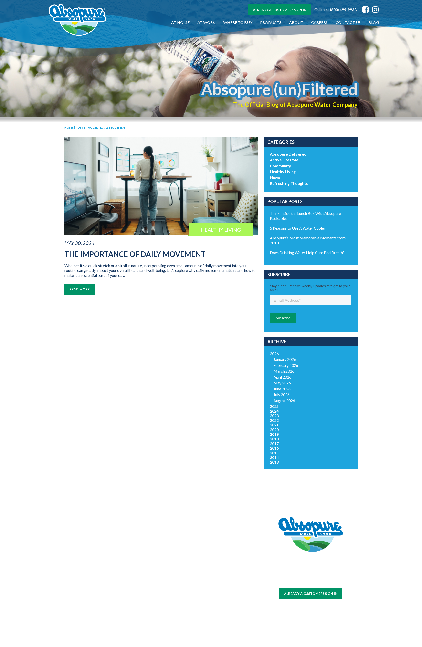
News (275, 177)
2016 (274, 448)
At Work (206, 22)
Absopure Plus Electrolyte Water (137, 604)
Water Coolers (88, 570)
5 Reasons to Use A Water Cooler (297, 228)
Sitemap (299, 581)
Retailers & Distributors (185, 583)
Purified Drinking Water (137, 583)
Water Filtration (88, 618)
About (296, 22)
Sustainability (185, 575)
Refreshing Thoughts (289, 183)
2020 (274, 429)
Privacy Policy (318, 581)
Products (270, 22)
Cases (89, 564)
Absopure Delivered (288, 154)
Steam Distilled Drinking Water (137, 594)
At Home (180, 22)
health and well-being (147, 270)
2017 (274, 443)
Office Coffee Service (88, 610)
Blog (374, 22)
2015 (274, 452)
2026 (274, 353)
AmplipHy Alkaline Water (137, 615)
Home (69, 127)
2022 (274, 420)
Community (280, 165)
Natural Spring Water (137, 573)
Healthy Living (283, 171)
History (185, 558)
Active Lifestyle (284, 159)
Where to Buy (237, 22)
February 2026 (286, 365)
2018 (274, 438)
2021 (274, 425)
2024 (274, 411)
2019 (274, 434)
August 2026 (284, 400)
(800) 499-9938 (343, 9)
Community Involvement (185, 566)
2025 (274, 406)
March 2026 (284, 371)
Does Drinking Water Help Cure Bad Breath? (307, 252)
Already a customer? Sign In (279, 10)
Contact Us (348, 22)
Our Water (89, 558)
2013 (274, 462)
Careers (319, 22)
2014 (274, 457)
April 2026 (282, 377)
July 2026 (282, 394)
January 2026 (285, 359)
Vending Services (88, 624)
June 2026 (282, 388)
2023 (274, 415)
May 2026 (282, 382)
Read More (79, 289)
